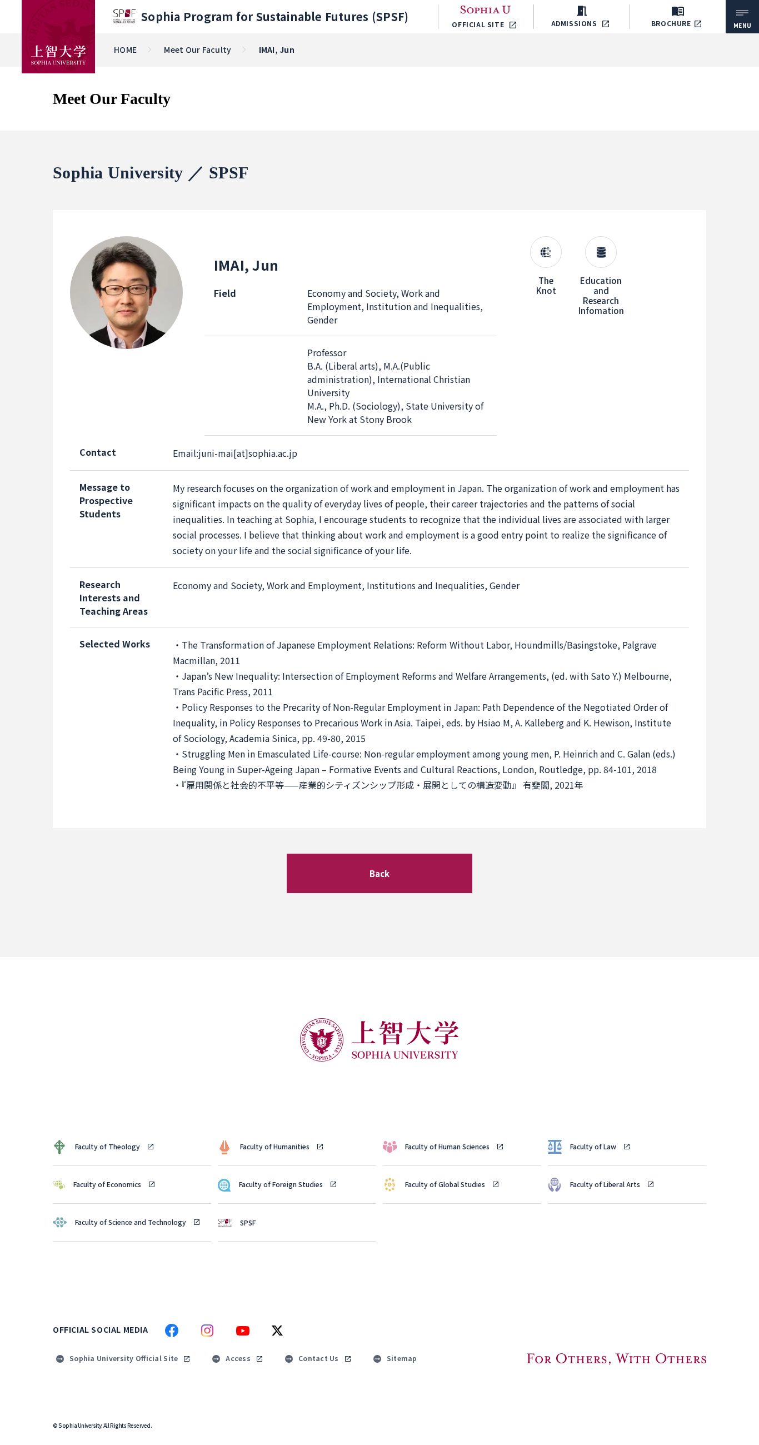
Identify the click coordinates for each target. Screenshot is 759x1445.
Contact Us (318, 1358)
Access (238, 1358)
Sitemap (402, 1358)
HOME (125, 49)
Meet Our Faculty (197, 49)
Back (379, 873)
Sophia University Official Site (123, 1358)
